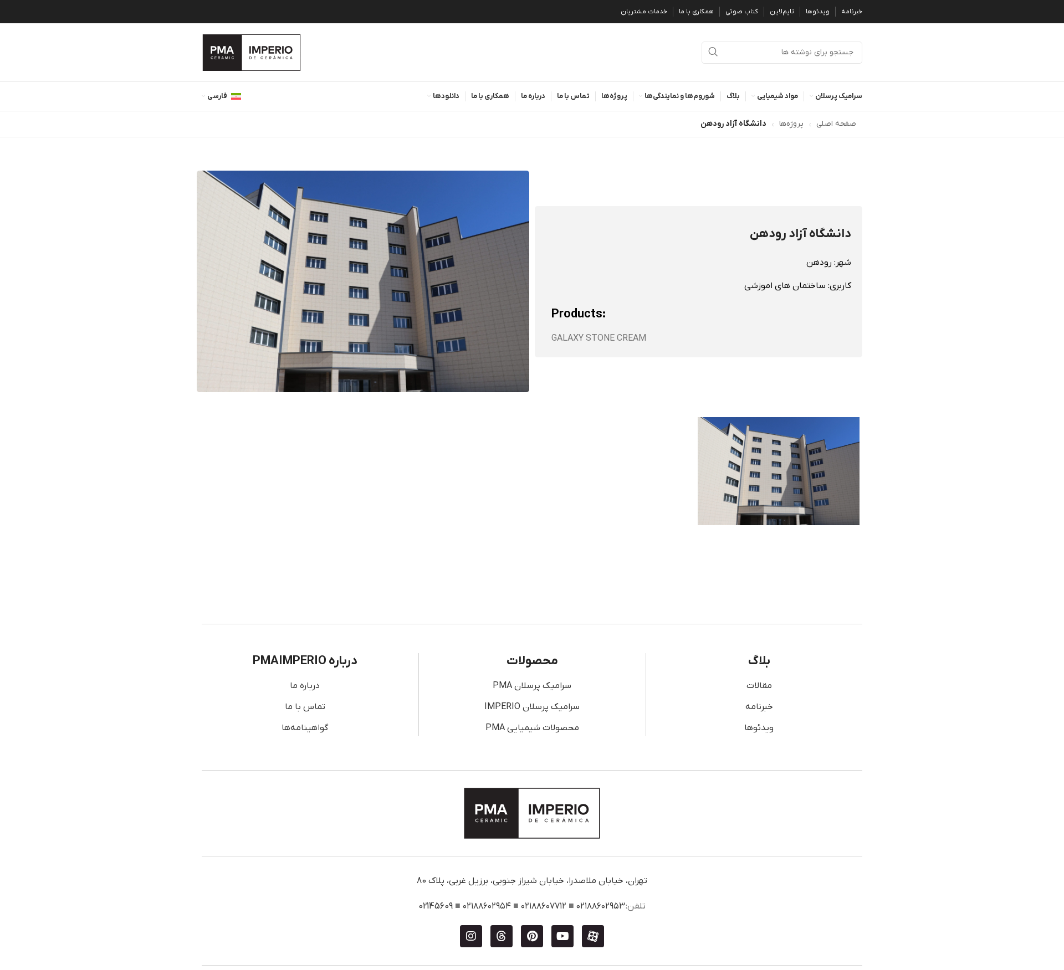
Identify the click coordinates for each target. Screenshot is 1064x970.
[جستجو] (713, 53)
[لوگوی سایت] (251, 52)
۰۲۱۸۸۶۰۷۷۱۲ (543, 906)
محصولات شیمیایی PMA (532, 727)
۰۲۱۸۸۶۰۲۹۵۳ (600, 906)
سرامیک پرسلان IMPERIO (532, 706)
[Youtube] (562, 936)
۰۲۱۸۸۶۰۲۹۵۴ (487, 906)
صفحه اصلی (836, 124)
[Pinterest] (532, 936)
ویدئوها (759, 727)
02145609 (435, 906)
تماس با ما (305, 706)
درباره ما (305, 685)
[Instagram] (471, 936)
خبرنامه (759, 706)
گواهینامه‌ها (305, 727)
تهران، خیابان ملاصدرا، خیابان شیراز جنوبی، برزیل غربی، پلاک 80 (532, 880)
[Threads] (501, 936)
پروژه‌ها (791, 124)
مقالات (759, 685)
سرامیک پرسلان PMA (532, 685)
